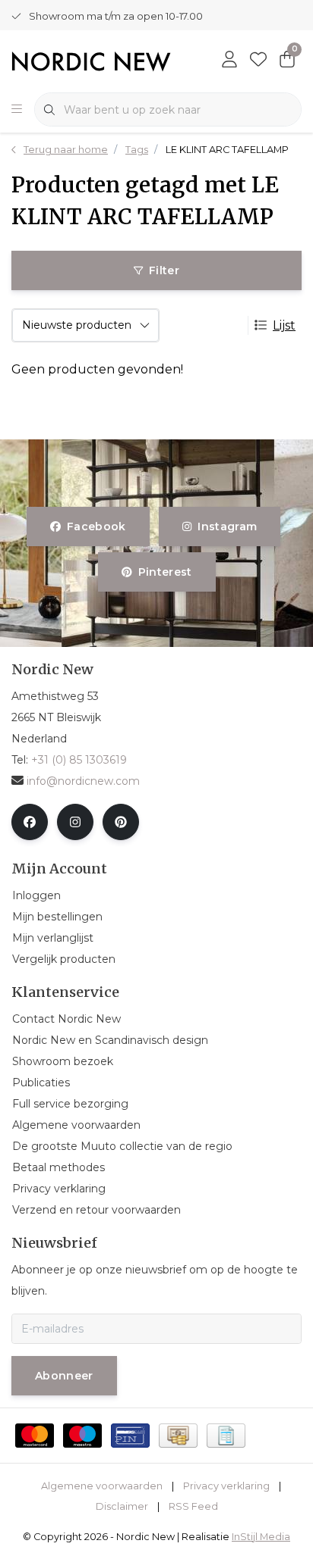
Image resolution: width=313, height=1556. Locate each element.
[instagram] (75, 822)
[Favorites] (258, 60)
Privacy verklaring (226, 1486)
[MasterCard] (34, 1435)
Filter (164, 270)
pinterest (164, 572)
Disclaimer (122, 1506)
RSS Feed (193, 1506)
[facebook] (29, 822)
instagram (227, 526)
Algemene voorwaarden (102, 1486)
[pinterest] (121, 822)
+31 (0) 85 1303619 (79, 760)
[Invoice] (226, 1435)
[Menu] (16, 110)
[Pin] (130, 1435)
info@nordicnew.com (83, 781)
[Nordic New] (91, 60)
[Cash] (178, 1435)
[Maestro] (82, 1435)
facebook (96, 526)
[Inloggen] (229, 60)
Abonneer (64, 1376)
